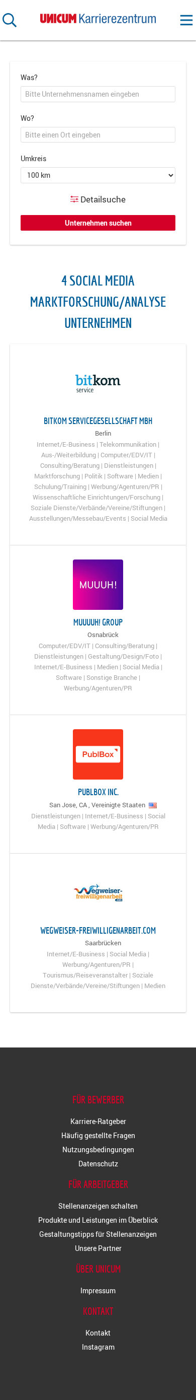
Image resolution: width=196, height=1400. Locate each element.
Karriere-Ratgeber (98, 1121)
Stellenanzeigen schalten (98, 1206)
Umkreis (33, 158)
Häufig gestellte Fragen (98, 1135)
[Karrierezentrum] (98, 16)
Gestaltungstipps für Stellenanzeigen (98, 1234)
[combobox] (98, 94)
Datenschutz (98, 1163)
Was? (29, 77)
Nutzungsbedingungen (98, 1149)
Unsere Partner (98, 1248)
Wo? (27, 118)
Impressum (98, 1290)
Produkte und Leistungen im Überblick (98, 1220)
